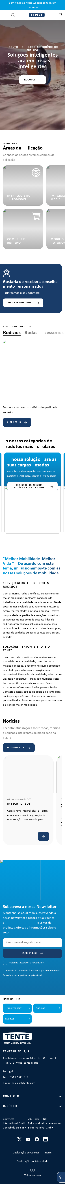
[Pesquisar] (13, 15)
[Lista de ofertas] (60, 15)
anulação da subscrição (16, 970)
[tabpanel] (34, 383)
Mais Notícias (15, 747)
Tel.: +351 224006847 (15, 1077)
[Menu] (5, 15)
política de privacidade (31, 975)
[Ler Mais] (43, 836)
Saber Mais (14, 422)
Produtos (29, 79)
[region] (32, 485)
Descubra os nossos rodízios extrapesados (29, 486)
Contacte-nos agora (20, 302)
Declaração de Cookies (26, 1152)
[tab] (12, 333)
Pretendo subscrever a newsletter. (26, 962)
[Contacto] (61, 1177)
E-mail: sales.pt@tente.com (19, 1083)
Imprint (48, 1152)
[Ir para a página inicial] (37, 15)
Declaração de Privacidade (32, 1161)
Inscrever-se (29, 953)
